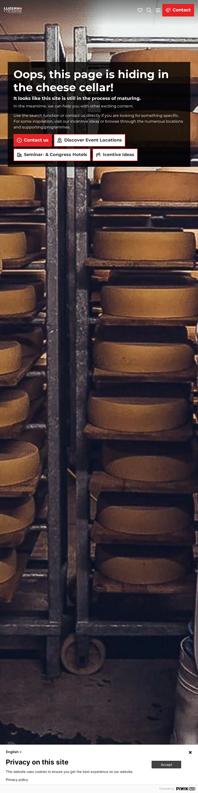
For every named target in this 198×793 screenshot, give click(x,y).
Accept (166, 765)
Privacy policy (17, 780)
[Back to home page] (13, 10)
